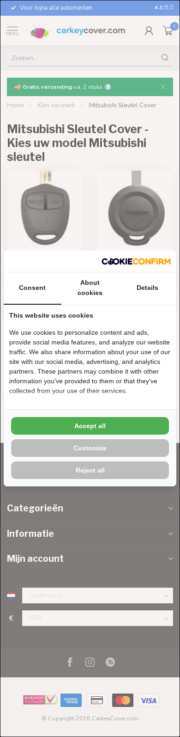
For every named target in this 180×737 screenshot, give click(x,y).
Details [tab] (147, 287)
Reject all (90, 470)
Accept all (90, 426)
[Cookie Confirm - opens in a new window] (136, 261)
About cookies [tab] (90, 287)
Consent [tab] (32, 287)
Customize (90, 448)
